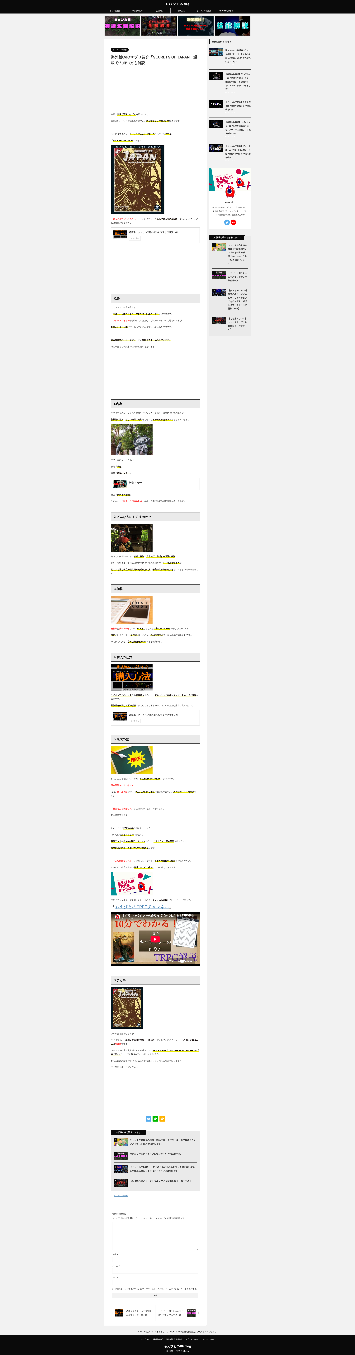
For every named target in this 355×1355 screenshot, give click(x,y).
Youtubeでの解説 (226, 11)
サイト (115, 1277)
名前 (115, 1254)
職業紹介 (181, 11)
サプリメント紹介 (204, 11)
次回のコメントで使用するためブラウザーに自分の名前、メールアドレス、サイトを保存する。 (156, 1289)
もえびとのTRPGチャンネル (142, 906)
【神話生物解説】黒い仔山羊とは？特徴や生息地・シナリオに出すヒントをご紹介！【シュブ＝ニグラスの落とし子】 (238, 81)
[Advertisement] (155, 90)
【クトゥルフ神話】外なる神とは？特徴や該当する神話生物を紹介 (238, 106)
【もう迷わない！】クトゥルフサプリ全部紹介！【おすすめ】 (161, 1180)
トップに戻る (115, 11)
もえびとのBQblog (177, 4)
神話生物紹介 (137, 11)
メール (116, 1266)
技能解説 (159, 11)
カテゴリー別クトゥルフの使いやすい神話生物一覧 (155, 1153)
